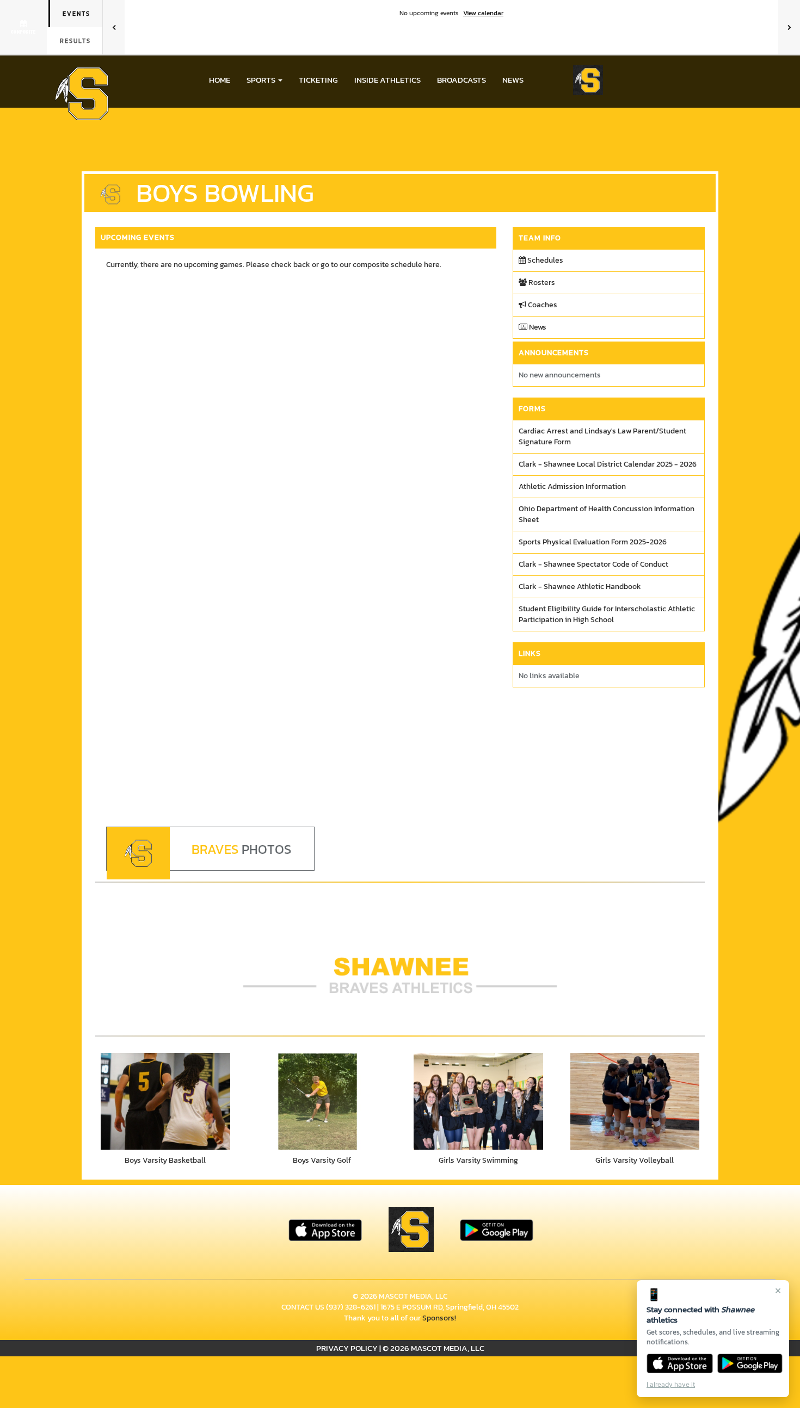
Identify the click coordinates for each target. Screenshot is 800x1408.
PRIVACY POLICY (347, 1348)
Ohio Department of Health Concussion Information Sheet (606, 514)
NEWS (513, 79)
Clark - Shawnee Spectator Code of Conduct (593, 564)
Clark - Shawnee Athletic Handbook (580, 586)
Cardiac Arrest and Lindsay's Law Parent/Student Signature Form (602, 436)
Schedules (544, 260)
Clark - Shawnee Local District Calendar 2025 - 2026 (608, 464)
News (536, 327)
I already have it (671, 1384)
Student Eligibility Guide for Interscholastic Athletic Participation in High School (607, 614)
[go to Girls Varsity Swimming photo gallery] (478, 1101)
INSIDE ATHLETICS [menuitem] (387, 79)
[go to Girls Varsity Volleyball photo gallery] (635, 1101)
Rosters (541, 282)
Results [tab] (75, 40)
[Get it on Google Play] (750, 1363)
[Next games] (789, 27)
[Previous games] (114, 27)
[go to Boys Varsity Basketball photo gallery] (165, 1101)
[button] (264, 80)
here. (432, 264)
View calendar (483, 13)
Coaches (541, 305)
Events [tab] (76, 13)
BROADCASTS (461, 79)
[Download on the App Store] (680, 1363)
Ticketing (318, 79)
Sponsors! (439, 1318)
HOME (219, 79)
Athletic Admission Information (572, 486)
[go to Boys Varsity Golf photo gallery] (322, 1101)
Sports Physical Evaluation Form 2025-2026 (593, 542)
